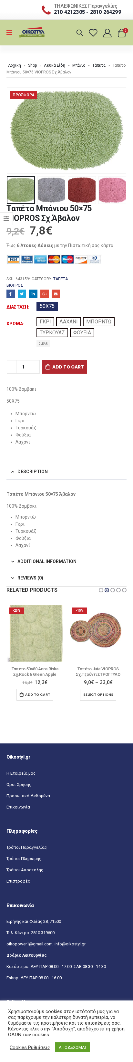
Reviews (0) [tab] (30, 577)
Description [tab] (32, 471)
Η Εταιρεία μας (21, 773)
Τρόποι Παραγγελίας (26, 847)
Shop (32, 65)
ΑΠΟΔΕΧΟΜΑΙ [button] (72, 1047)
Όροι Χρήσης (18, 784)
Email (56, 294)
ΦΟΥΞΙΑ (82, 333)
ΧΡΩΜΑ (14, 323)
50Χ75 (47, 306)
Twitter (22, 294)
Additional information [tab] (47, 561)
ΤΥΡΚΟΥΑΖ (52, 333)
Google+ (44, 294)
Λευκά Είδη (54, 65)
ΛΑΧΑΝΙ (68, 322)
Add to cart (68, 367)
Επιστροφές (18, 881)
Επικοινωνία (18, 807)
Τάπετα (99, 65)
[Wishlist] (94, 32)
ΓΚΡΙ (45, 322)
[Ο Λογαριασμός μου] (108, 32)
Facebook (10, 294)
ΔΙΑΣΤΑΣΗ (17, 307)
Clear (43, 343)
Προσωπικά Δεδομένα (28, 795)
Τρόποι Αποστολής (24, 869)
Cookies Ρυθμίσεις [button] (30, 1047)
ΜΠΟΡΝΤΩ (98, 322)
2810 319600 (43, 932)
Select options (35, 694)
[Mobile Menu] (11, 32)
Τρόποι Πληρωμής (23, 858)
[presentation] (14, 130)
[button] (101, 590)
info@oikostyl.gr (70, 944)
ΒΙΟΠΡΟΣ (14, 285)
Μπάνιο (78, 65)
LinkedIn (33, 294)
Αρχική (14, 65)
